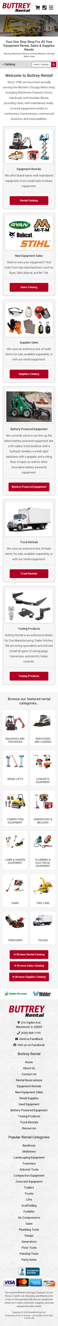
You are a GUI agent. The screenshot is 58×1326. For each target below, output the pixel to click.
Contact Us (29, 1074)
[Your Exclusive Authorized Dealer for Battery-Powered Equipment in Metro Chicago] (29, 422)
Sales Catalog (28, 287)
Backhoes (29, 1145)
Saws (29, 1223)
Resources (29, 1128)
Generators (29, 1241)
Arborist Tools (29, 1169)
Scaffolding (29, 1205)
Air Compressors (29, 1217)
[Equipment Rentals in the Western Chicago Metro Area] (29, 162)
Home (29, 1062)
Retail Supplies (29, 1098)
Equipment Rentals (29, 1086)
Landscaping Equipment (29, 1157)
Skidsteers (29, 1151)
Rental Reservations (29, 1080)
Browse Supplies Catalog (30, 976)
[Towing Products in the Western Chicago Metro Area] (29, 622)
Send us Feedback (31, 1039)
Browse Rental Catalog (30, 954)
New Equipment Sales (29, 1092)
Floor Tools (29, 1247)
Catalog (9, 64)
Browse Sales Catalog (30, 965)
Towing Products (29, 676)
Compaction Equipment (29, 1175)
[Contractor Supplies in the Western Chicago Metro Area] (29, 336)
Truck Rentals (28, 573)
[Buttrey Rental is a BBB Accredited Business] (29, 1274)
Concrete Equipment (29, 1181)
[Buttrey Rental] (16, 11)
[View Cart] (37, 7)
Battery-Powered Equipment (29, 486)
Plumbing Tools (29, 1229)
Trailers (29, 1187)
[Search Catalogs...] (53, 64)
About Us (29, 1068)
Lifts (29, 1199)
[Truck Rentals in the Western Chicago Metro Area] (29, 535)
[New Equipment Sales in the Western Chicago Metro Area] (29, 249)
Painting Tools (29, 1253)
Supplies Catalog (29, 374)
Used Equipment (29, 1104)
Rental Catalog (29, 200)
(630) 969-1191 (30, 1033)
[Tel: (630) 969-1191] (44, 7)
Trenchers (29, 1163)
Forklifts (29, 1211)
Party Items (29, 1259)
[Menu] (51, 7)
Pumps (29, 1235)
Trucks (29, 1193)
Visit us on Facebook (31, 1045)
